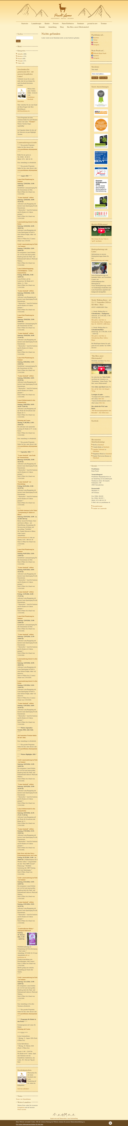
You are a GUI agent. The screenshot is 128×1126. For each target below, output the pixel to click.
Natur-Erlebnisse (68, 23)
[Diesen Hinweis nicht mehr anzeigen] (110, 1124)
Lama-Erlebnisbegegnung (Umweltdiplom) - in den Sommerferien (25, 270)
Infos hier (101, 399)
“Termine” (32, 122)
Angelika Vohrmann (98, 449)
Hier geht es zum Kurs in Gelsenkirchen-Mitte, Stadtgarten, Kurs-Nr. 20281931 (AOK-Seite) (101, 322)
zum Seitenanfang (73, 1118)
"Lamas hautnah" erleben (26, 197)
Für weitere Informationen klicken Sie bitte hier (29, 1124)
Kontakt (42, 27)
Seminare (80, 23)
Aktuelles (20, 54)
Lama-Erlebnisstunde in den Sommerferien (26, 401)
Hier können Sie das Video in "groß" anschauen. (100, 240)
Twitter (95, 40)
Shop (62, 27)
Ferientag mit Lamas (24, 420)
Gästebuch (101, 445)
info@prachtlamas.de (24, 111)
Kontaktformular (97, 506)
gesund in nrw (92, 23)
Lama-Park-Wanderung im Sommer (26, 180)
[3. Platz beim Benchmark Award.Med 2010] (101, 149)
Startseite (24, 23)
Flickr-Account (22, 1109)
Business (20, 56)
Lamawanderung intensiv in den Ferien (27, 223)
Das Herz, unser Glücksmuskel (78, 27)
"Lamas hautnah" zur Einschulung (24, 483)
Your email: (95, 69)
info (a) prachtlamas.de (23, 956)
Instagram (96, 45)
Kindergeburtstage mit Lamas (100, 260)
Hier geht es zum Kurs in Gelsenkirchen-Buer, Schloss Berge (100, 338)
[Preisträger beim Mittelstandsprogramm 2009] (101, 177)
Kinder (47, 23)
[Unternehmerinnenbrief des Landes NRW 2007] (101, 218)
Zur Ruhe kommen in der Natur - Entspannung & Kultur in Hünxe (27, 512)
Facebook (96, 38)
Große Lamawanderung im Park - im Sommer (27, 245)
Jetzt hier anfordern (23, 1089)
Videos (20, 63)
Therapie (20, 61)
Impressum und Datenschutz (58, 1118)
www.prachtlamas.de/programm (27, 149)
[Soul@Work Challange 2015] (101, 108)
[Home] (64, 19)
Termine (104, 23)
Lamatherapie (36, 23)
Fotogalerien (21, 1107)
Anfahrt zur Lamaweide (99, 508)
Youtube (95, 42)
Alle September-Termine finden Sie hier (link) (27, 736)
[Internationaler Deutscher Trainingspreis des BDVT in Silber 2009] (101, 165)
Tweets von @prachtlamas (23, 1099)
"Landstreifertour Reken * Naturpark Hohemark (26, 929)
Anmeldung (52, 27)
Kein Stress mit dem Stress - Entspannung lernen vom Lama (27, 854)
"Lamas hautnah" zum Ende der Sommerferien (26, 456)
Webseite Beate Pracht (99, 53)
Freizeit (55, 23)
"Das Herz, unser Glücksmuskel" (101, 362)
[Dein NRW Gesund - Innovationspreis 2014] (101, 116)
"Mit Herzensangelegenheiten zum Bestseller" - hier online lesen (101, 412)
